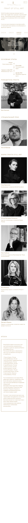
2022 (19, 32)
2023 (11, 32)
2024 (3, 32)
